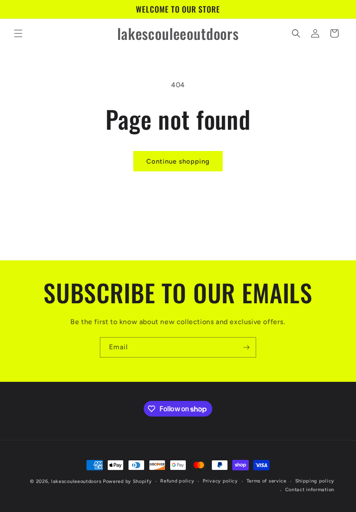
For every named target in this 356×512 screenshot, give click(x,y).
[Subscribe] (246, 347)
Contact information (309, 489)
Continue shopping (178, 161)
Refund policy (177, 481)
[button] (18, 33)
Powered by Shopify (127, 481)
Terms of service (267, 481)
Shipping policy (315, 481)
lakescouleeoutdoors (76, 481)
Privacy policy (220, 481)
